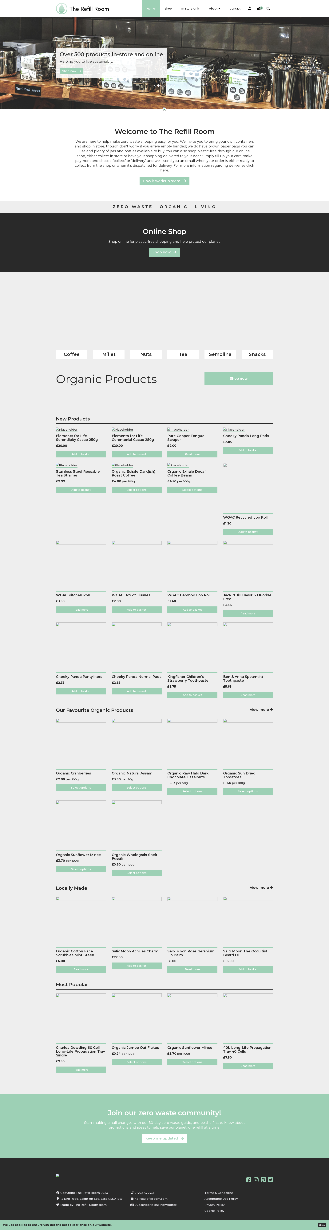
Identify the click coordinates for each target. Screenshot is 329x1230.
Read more (192, 454)
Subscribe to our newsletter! (156, 1205)
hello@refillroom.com (151, 1198)
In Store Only (190, 8)
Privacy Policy (214, 1205)
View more (260, 710)
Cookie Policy (214, 1210)
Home (151, 8)
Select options (137, 490)
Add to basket (81, 454)
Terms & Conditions (218, 1193)
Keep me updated (163, 1138)
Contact (235, 8)
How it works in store (163, 181)
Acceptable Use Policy (221, 1198)
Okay (322, 1225)
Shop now (70, 71)
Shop (168, 8)
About (213, 8)
